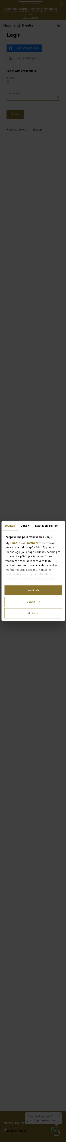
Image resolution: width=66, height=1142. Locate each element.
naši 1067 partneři (25, 542)
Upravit (31, 601)
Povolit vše (33, 590)
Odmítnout (33, 613)
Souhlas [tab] (9, 525)
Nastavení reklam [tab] (46, 525)
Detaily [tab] (25, 525)
